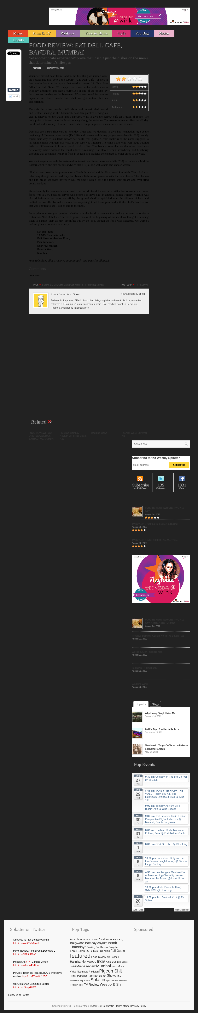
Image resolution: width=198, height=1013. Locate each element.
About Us (96, 1006)
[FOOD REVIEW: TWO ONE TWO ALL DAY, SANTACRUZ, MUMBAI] (137, 516)
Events (18, 40)
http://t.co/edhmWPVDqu (26, 965)
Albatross (83, 939)
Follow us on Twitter (18, 995)
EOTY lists (91, 950)
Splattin (97, 979)
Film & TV (42, 33)
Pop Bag (142, 33)
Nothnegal (82, 971)
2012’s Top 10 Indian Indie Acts (162, 729)
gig (108, 957)
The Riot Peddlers (118, 980)
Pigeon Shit (110, 970)
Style (121, 33)
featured (79, 285)
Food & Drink (96, 33)
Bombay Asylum (96, 943)
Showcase (114, 975)
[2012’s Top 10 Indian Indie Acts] (137, 737)
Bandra (45, 285)
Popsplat (82, 975)
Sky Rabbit (85, 980)
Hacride (115, 957)
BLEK (110, 939)
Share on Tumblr (14, 90)
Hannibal (75, 961)
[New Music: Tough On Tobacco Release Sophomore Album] (137, 753)
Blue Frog (118, 939)
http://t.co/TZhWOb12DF (34, 976)
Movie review (86, 966)
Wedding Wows (99, 433)
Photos (164, 33)
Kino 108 (111, 961)
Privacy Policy (138, 1006)
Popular (141, 704)
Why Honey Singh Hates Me (160, 713)
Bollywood (77, 943)
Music (18, 33)
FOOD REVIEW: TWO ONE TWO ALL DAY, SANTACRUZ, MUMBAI (41, 436)
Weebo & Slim (111, 984)
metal (73, 966)
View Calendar (182, 909)
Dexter (104, 947)
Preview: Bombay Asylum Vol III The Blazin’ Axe (73, 436)
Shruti (142, 294)
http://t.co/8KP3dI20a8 (24, 954)
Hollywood (89, 961)
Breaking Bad (93, 947)
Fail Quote (118, 950)
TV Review (91, 984)
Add (135, 909)
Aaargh (74, 939)
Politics (73, 976)
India (101, 961)
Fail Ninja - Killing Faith (144, 668)
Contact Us (108, 1006)
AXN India (93, 939)
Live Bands (122, 962)
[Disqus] (89, 367)
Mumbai (100, 285)
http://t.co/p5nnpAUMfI (24, 987)
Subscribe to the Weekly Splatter (156, 458)
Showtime (74, 980)
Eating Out (69, 285)
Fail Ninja (104, 950)
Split (108, 980)
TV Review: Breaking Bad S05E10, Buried (155, 524)
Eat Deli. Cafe (56, 285)
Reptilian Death (97, 975)
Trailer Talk (76, 984)
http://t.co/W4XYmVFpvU (26, 943)
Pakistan (94, 971)
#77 (28, 961)
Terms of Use (123, 1006)
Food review (89, 285)
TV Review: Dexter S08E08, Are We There (155, 540)
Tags (155, 704)
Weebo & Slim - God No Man (147, 652)
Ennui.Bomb (77, 950)
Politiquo (68, 33)
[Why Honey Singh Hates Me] (137, 721)
